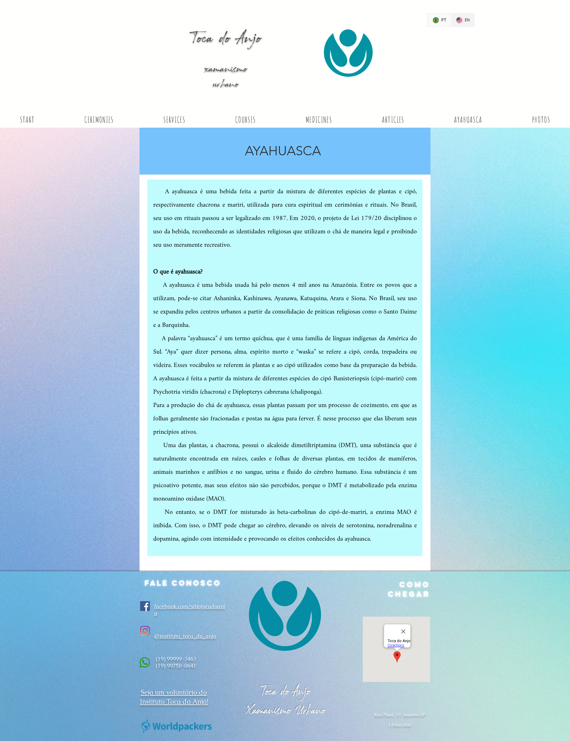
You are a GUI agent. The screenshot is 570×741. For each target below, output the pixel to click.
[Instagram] (145, 631)
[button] (98, 120)
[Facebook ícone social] (145, 606)
